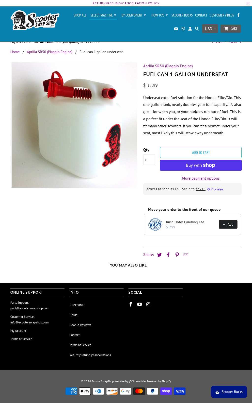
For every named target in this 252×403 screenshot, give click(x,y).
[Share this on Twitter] (159, 255)
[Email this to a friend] (185, 255)
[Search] (197, 30)
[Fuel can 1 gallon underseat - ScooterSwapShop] (74, 125)
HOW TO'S (159, 15)
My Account (18, 331)
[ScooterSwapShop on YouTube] (176, 30)
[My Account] (190, 30)
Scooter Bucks (182, 15)
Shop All (80, 15)
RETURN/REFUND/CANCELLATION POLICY (126, 3)
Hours (73, 315)
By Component (134, 15)
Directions (76, 305)
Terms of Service (21, 339)
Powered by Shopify (158, 381)
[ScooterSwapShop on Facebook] (238, 16)
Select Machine (103, 15)
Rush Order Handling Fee (185, 222)
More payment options (201, 178)
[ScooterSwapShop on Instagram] (183, 30)
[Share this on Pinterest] (176, 255)
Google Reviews (80, 325)
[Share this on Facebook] (168, 255)
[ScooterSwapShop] (35, 20)
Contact (201, 15)
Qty (146, 149)
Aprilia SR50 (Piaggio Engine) (49, 52)
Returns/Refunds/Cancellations (90, 355)
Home (15, 52)
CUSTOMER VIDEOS (222, 15)
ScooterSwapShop (103, 381)
